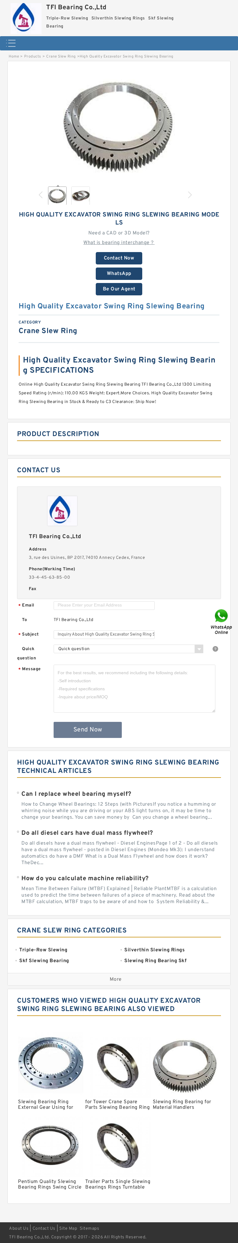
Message (29, 669)
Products (32, 56)
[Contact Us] (222, 621)
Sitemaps (89, 1228)
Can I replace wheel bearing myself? (76, 794)
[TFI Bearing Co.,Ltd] (26, 17)
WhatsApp (119, 274)
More (116, 979)
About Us (19, 1228)
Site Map (68, 1228)
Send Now (87, 730)
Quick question (26, 653)
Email (26, 606)
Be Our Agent (119, 289)
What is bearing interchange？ (119, 243)
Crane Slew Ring (61, 56)
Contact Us (44, 1228)
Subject (28, 635)
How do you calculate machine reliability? (85, 879)
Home (14, 56)
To (24, 620)
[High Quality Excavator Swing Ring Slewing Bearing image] (119, 125)
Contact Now (119, 258)
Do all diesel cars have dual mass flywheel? (87, 833)
